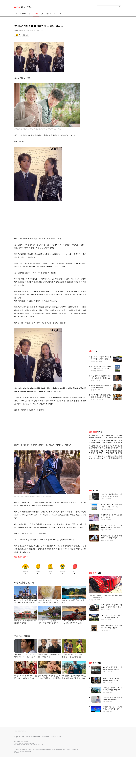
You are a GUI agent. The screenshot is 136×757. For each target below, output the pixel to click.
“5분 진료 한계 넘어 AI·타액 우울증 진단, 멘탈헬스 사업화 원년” (112, 699)
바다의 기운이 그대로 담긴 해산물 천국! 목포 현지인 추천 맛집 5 (101, 397)
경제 (42, 13)
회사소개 (27, 736)
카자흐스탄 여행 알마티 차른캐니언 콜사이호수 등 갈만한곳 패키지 (101, 369)
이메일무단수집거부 (56, 736)
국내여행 (103, 540)
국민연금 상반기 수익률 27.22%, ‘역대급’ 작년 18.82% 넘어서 (112, 690)
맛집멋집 (93, 399)
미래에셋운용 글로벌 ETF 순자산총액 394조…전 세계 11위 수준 (112, 680)
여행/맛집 (23, 13)
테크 (55, 13)
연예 (36, 13)
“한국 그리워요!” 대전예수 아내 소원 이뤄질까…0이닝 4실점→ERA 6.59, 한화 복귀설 (74, 677)
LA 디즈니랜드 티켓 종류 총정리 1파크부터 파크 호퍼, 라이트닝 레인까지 (25, 601)
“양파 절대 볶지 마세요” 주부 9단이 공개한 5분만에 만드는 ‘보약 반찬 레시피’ (49, 601)
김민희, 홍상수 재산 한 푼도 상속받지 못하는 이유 (49, 656)
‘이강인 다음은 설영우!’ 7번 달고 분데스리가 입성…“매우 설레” (25, 677)
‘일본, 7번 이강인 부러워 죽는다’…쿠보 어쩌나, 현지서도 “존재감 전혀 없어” (111, 628)
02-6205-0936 (20, 744)
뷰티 (30, 13)
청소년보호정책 (45, 736)
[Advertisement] (50, 220)
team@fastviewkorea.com (41, 744)
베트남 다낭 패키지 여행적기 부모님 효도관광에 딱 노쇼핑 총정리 (111, 507)
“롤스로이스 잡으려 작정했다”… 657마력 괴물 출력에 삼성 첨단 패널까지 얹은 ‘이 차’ (111, 617)
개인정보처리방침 (35, 736)
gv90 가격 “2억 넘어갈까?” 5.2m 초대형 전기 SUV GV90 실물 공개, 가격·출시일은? (111, 528)
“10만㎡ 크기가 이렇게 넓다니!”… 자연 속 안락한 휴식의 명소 (49, 622)
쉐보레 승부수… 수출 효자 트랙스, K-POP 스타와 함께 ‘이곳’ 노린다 (111, 607)
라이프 (48, 13)
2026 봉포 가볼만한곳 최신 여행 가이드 (73, 601)
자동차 (93, 361)
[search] (120, 7)
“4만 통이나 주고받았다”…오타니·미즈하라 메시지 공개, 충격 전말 (25, 656)
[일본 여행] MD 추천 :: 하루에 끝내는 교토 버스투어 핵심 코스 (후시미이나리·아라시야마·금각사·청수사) (74, 622)
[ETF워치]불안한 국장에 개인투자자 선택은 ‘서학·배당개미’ (112, 669)
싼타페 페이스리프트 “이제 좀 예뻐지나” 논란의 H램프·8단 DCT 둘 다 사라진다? (101, 359)
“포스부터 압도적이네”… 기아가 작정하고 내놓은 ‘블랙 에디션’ (111, 496)
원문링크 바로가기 (21, 557)
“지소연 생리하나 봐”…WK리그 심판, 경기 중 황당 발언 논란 (73, 656)
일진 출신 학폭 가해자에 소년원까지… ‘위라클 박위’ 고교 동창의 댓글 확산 (49, 677)
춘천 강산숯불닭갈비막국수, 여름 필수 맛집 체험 (25, 622)
